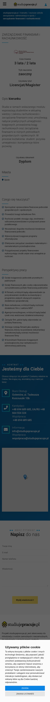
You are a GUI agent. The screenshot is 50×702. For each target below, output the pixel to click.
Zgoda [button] (25, 688)
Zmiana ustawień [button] (25, 694)
